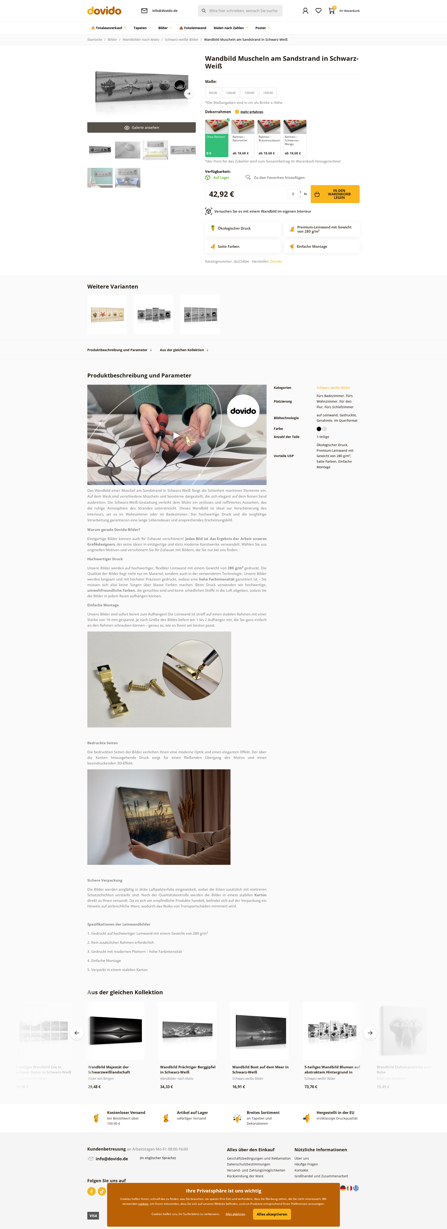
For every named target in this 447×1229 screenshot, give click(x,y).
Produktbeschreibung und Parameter (117, 350)
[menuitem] (108, 28)
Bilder (112, 39)
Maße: (211, 81)
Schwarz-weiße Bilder (182, 39)
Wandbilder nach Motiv (141, 39)
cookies (143, 1204)
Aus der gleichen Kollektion (182, 350)
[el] (356, 1188)
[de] (343, 1188)
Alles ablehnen (235, 1214)
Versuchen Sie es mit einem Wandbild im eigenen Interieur (262, 211)
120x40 (231, 93)
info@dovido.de (111, 1158)
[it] (350, 1188)
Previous (77, 1033)
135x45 (249, 93)
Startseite (94, 39)
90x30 (213, 93)
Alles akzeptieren (272, 1214)
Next (188, 93)
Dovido (276, 261)
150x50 (268, 93)
